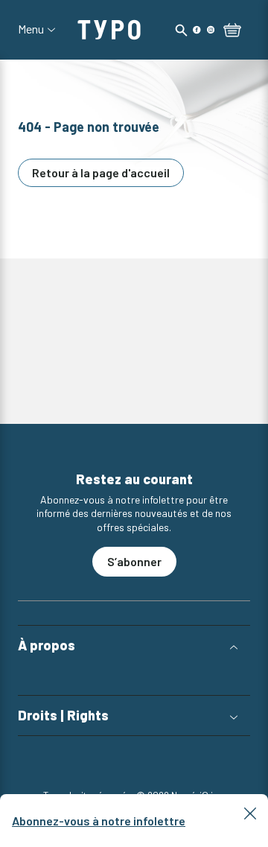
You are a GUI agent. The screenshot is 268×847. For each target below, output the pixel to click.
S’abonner (134, 561)
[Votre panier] (232, 31)
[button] (134, 645)
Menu (31, 29)
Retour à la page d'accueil (101, 172)
